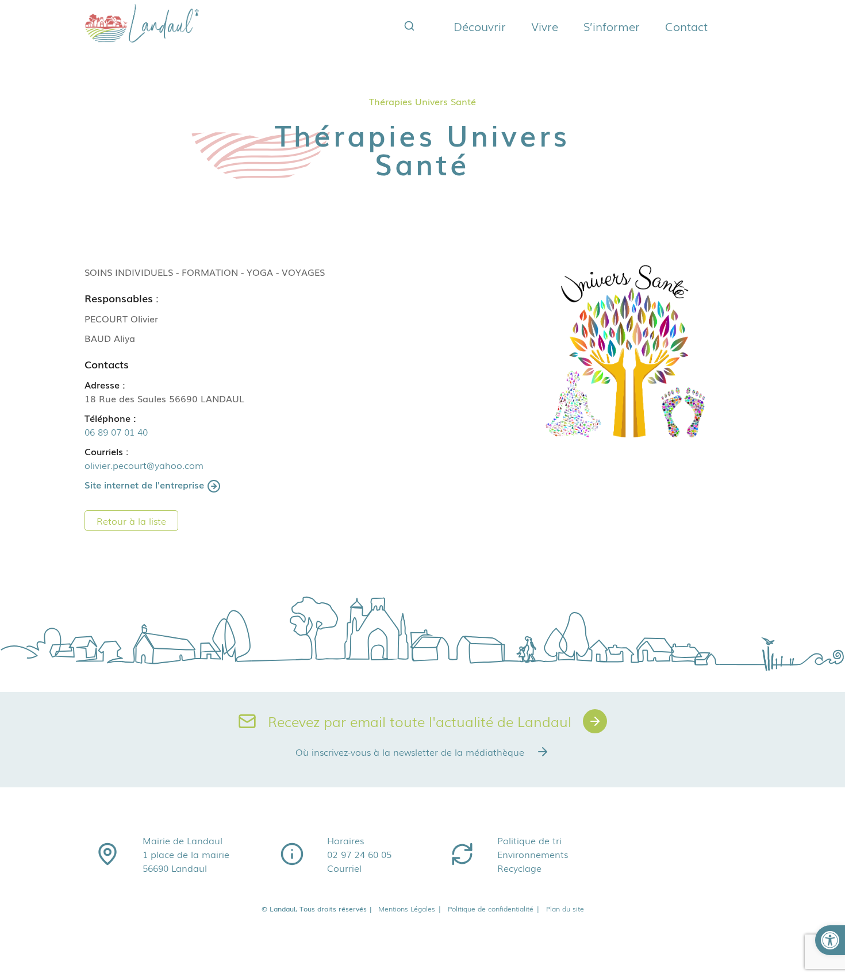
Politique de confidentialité (494, 908)
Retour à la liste (131, 521)
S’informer (611, 25)
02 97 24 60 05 (359, 854)
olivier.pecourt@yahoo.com (143, 465)
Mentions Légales (410, 908)
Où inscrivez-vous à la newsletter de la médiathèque (409, 752)
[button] (830, 940)
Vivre (544, 25)
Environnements (532, 854)
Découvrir (480, 25)
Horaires (345, 840)
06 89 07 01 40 (116, 432)
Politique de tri (529, 840)
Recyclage (519, 868)
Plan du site (565, 908)
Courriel (344, 868)
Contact (686, 25)
